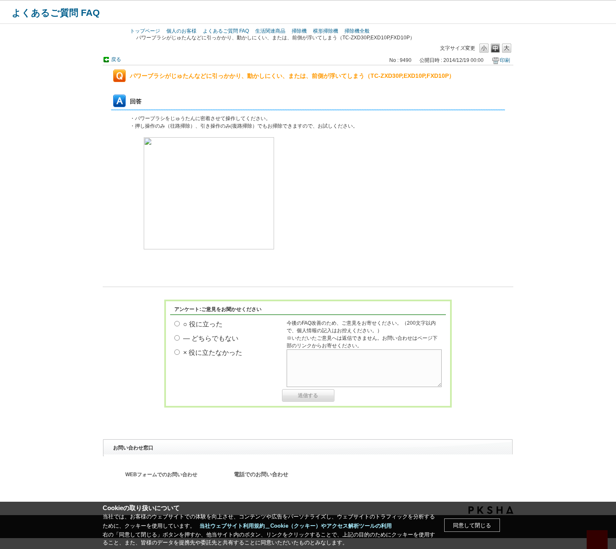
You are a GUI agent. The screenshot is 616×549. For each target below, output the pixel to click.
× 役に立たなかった (212, 352)
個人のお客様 (181, 31)
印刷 (505, 60)
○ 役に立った (203, 324)
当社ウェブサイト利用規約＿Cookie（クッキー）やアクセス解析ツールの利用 (295, 526)
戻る (116, 59)
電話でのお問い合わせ (261, 474)
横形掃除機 (325, 31)
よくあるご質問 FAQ (56, 13)
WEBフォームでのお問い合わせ (161, 474)
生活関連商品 (270, 31)
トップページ (145, 31)
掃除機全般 (357, 31)
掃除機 (299, 31)
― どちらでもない (210, 338)
